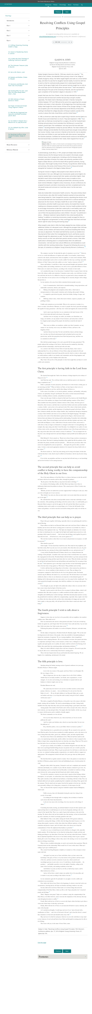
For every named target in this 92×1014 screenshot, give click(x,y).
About (69, 5)
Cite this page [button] (42, 942)
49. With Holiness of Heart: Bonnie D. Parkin (16, 100)
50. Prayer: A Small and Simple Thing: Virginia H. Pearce (17, 106)
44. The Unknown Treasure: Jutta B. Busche (18, 66)
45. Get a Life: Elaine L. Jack (16, 72)
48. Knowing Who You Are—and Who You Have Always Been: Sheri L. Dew (18, 92)
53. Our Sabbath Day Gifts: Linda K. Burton (18, 128)
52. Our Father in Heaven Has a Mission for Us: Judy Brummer (17, 121)
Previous (58, 12)
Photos (55, 5)
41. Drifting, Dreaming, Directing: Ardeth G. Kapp (18, 46)
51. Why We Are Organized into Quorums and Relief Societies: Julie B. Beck (17, 114)
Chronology (62, 5)
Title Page (8, 16)
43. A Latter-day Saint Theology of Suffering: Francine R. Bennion (18, 59)
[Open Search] (82, 4)
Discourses (48, 5)
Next (67, 12)
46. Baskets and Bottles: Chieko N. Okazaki (17, 78)
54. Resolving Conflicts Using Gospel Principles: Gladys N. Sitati (17, 135)
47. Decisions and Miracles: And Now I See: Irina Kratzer (18, 84)
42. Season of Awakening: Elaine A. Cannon (18, 52)
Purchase (75, 5)
